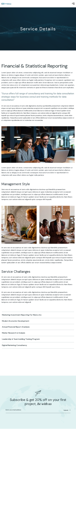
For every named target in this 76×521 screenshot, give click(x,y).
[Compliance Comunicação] (6, 3)
